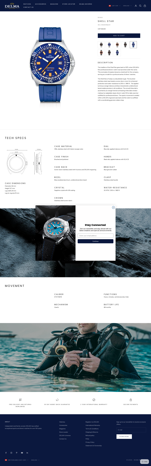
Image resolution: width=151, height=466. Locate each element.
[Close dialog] (113, 207)
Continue (96, 241)
